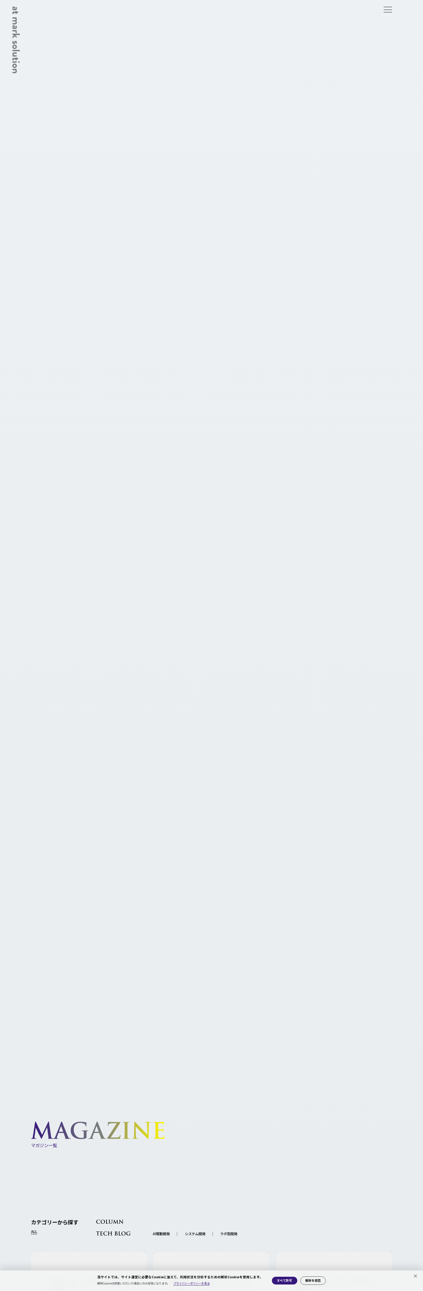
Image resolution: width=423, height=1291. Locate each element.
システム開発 (195, 1234)
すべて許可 (284, 1280)
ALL (34, 1231)
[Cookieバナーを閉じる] (415, 1276)
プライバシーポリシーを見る (191, 1283)
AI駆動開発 (161, 1234)
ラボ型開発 (228, 1234)
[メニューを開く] (388, 9)
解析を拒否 (313, 1280)
